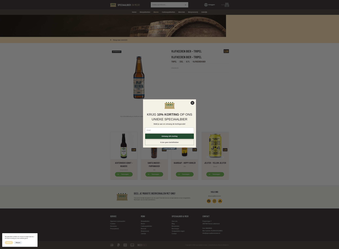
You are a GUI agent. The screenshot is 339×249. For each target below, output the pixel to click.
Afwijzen (18, 242)
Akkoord (9, 242)
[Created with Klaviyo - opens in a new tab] (169, 149)
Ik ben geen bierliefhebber (169, 142)
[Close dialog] (192, 103)
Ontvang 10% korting (169, 136)
